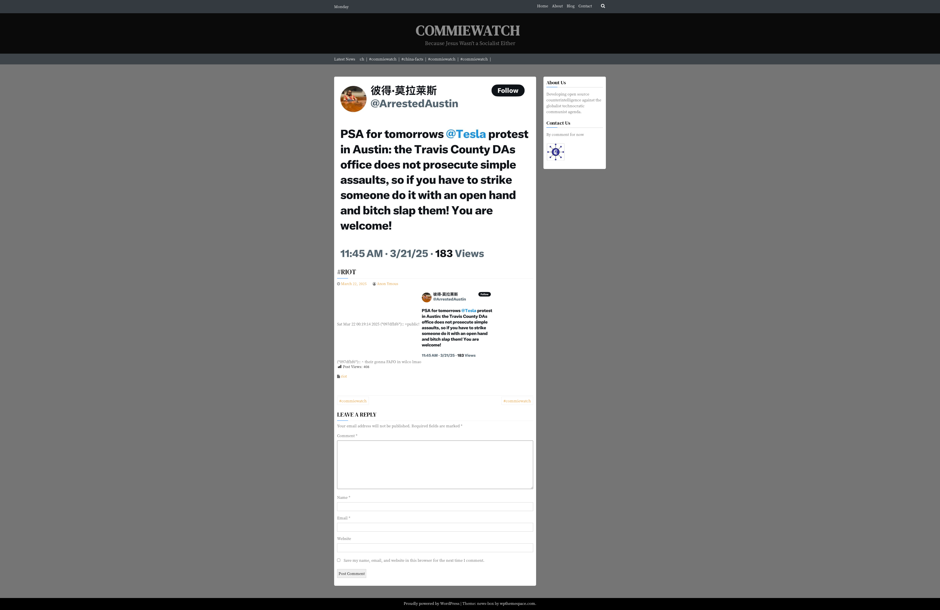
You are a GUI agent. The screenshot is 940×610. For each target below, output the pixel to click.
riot (344, 376)
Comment (347, 435)
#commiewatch (353, 400)
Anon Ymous (387, 283)
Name (343, 497)
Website (344, 538)
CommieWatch (468, 30)
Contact (585, 5)
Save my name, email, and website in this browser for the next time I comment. (414, 560)
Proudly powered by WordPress (432, 603)
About (557, 5)
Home (542, 5)
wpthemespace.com (517, 603)
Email (343, 517)
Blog (571, 5)
